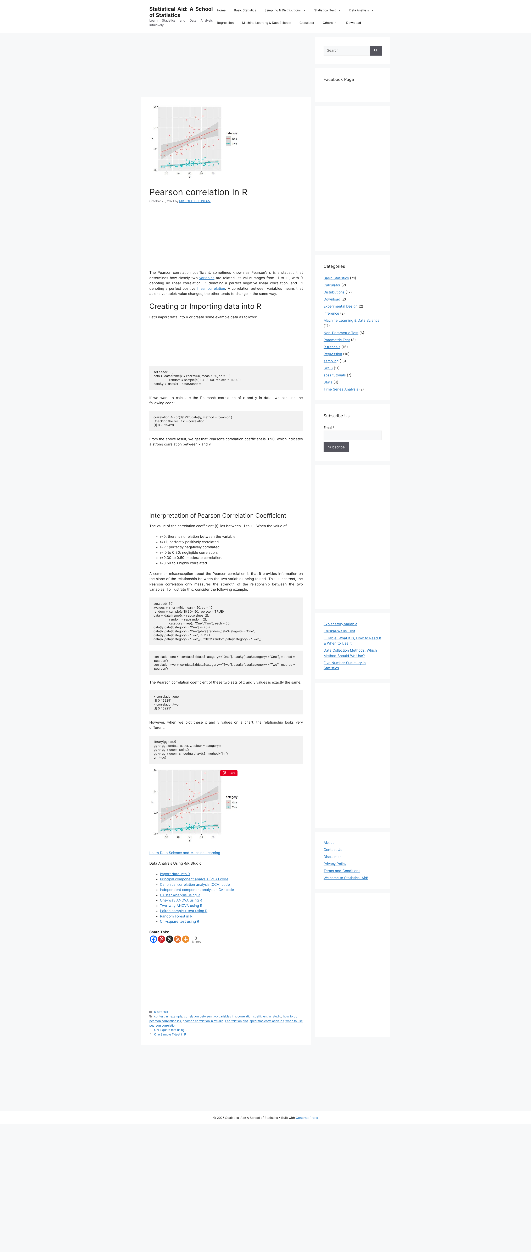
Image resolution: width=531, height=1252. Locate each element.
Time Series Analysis (341, 389)
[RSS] (177, 939)
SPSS (328, 368)
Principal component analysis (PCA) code (194, 879)
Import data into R (175, 874)
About (329, 843)
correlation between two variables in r (210, 1016)
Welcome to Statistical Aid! (346, 878)
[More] (185, 939)
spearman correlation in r (267, 1021)
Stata (328, 382)
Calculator (307, 23)
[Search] (376, 51)
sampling (331, 361)
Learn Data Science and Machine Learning (184, 853)
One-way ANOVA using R (181, 900)
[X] (169, 939)
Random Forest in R (176, 916)
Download (353, 23)
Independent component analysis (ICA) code (197, 890)
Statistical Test (325, 10)
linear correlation (211, 288)
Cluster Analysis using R (180, 895)
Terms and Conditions (342, 871)
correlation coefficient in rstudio (259, 1016)
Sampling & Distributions (282, 10)
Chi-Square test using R (170, 1030)
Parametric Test (337, 340)
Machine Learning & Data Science (266, 23)
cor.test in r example (168, 1016)
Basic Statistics (245, 10)
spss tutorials (335, 375)
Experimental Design (341, 306)
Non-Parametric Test (341, 333)
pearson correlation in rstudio (203, 1021)
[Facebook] (153, 939)
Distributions (334, 292)
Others (328, 23)
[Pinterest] (161, 939)
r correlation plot (236, 1021)
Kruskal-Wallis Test (339, 631)
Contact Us (333, 850)
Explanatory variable (340, 624)
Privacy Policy (335, 864)
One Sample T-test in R (170, 1034)
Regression (225, 23)
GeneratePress (307, 1118)
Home (221, 10)
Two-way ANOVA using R (181, 906)
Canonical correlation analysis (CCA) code (195, 884)
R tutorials (161, 1012)
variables (206, 278)
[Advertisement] (226, 66)
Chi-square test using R (179, 921)
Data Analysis (359, 10)
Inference (331, 313)
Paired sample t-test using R (183, 911)
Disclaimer (332, 857)
